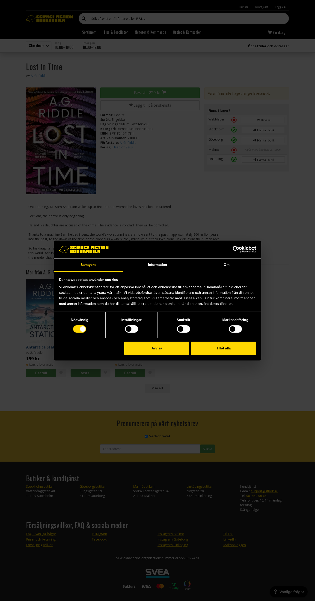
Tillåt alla (223, 348)
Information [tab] (157, 265)
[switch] (131, 329)
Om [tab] (226, 265)
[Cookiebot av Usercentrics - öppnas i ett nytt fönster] (236, 249)
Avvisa (157, 348)
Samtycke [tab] (88, 265)
